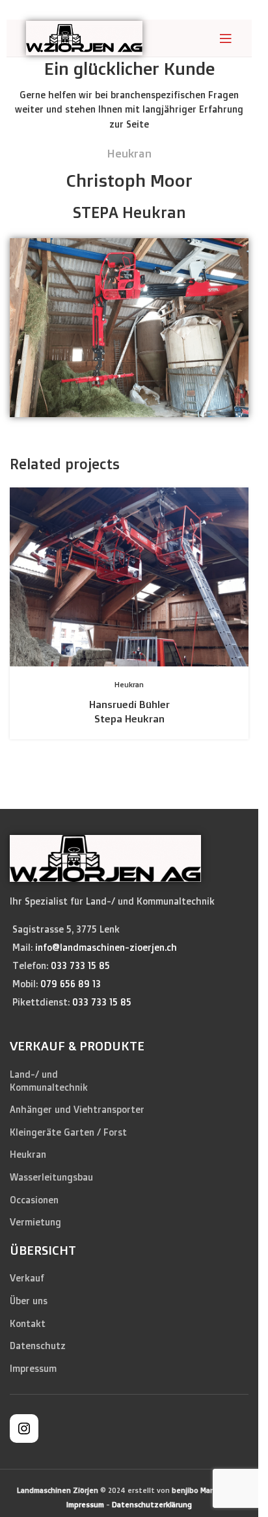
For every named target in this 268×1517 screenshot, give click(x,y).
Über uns (28, 1300)
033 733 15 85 (80, 965)
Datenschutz (38, 1345)
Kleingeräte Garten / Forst (68, 1132)
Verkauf (27, 1277)
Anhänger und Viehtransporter (77, 1109)
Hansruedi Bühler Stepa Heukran (129, 711)
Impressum (33, 1368)
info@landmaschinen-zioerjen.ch (106, 947)
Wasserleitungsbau (51, 1176)
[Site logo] (84, 36)
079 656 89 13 (70, 983)
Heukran (28, 1154)
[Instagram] (24, 1432)
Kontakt (28, 1323)
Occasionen (34, 1199)
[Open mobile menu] (226, 38)
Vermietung (35, 1221)
